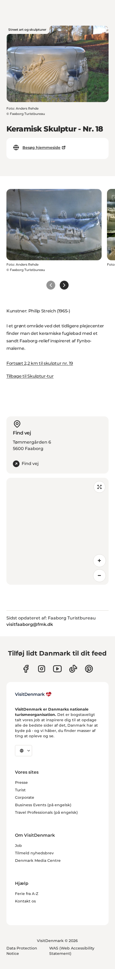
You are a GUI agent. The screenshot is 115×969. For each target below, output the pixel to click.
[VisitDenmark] (33, 694)
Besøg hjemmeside (41, 147)
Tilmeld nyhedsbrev (34, 853)
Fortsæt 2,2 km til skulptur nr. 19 (39, 363)
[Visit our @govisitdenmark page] (73, 668)
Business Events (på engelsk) (43, 805)
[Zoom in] (99, 560)
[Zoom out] (99, 575)
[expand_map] (99, 487)
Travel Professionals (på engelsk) (46, 812)
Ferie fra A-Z (26, 893)
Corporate (24, 797)
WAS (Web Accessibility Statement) (71, 951)
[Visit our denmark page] (25, 668)
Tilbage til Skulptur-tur (29, 376)
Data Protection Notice (21, 951)
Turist (20, 790)
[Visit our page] (41, 668)
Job (18, 845)
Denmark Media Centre (38, 860)
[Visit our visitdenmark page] (57, 668)
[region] (57, 531)
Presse (21, 782)
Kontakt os (25, 901)
